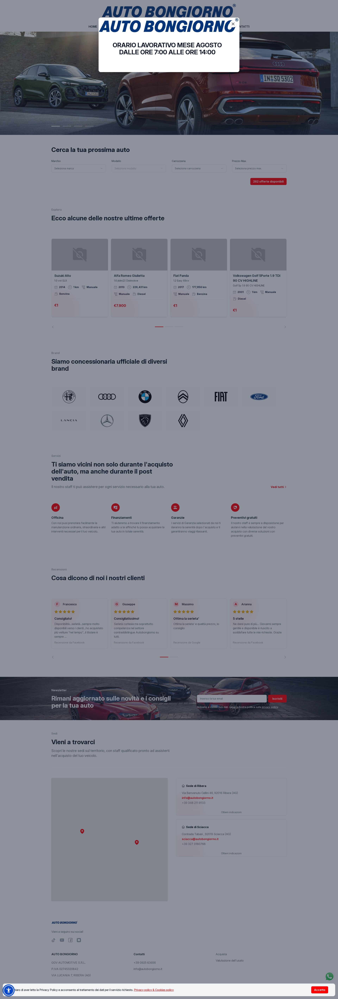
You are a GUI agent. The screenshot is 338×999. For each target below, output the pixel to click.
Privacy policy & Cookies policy (154, 990)
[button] (9, 990)
